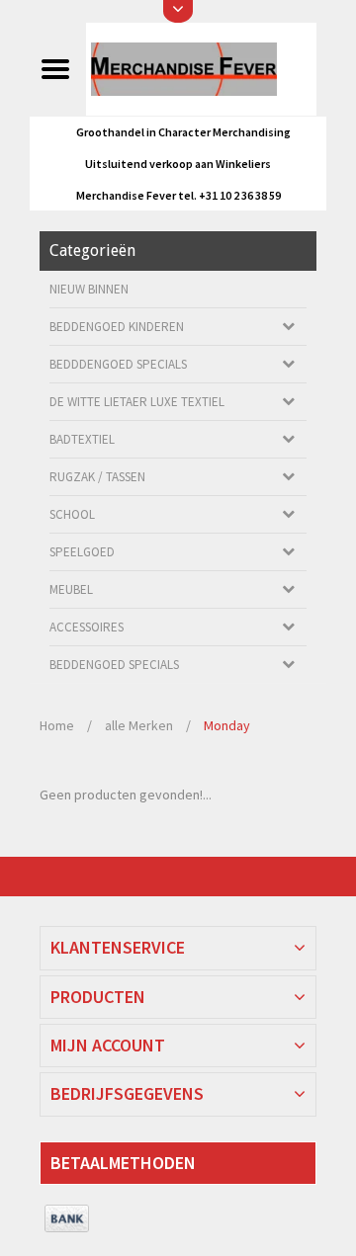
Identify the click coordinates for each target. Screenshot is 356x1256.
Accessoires (86, 627)
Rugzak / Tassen (97, 476)
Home (57, 725)
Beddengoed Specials (114, 664)
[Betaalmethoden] (66, 1219)
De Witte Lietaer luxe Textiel (136, 401)
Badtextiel (82, 439)
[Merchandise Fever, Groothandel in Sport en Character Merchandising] (201, 68)
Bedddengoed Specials (118, 364)
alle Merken (139, 725)
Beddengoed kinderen (116, 326)
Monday (227, 725)
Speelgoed (82, 552)
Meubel (71, 589)
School (72, 514)
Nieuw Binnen (89, 289)
